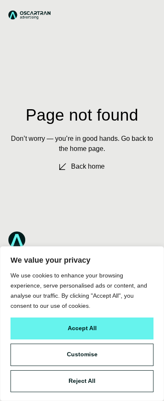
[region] (82, 323)
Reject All (82, 380)
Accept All (82, 328)
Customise (82, 354)
